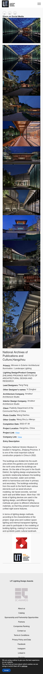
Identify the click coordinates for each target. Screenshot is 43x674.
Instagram (21, 648)
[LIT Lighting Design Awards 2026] (8, 3)
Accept (6, 670)
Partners (21, 621)
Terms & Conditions (21, 635)
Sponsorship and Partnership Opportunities (21, 617)
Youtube (21, 657)
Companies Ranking (21, 626)
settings (24, 666)
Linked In (21, 653)
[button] (4, 13)
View (17, 432)
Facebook (21, 644)
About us (21, 608)
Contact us (21, 630)
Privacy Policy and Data (21, 639)
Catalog (21, 612)
